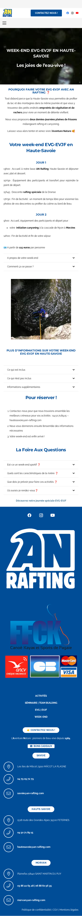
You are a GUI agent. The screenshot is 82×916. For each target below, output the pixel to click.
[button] (4, 23)
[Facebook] (67, 13)
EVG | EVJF (41, 710)
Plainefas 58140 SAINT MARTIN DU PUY (39, 873)
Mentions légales (69, 910)
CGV (55, 910)
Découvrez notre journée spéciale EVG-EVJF (41, 500)
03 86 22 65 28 (25, 885)
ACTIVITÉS (41, 696)
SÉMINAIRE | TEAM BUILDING (41, 703)
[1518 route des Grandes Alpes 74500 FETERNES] (10, 820)
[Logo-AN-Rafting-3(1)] (7, 13)
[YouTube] (77, 13)
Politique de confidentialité (36, 910)
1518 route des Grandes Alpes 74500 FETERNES (43, 820)
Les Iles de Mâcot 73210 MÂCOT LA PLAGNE (41, 766)
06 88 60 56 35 (43, 885)
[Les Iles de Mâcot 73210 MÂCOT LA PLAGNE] (10, 767)
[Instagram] (72, 13)
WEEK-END (41, 717)
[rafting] (41, 558)
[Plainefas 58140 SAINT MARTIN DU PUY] (10, 874)
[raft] (41, 666)
